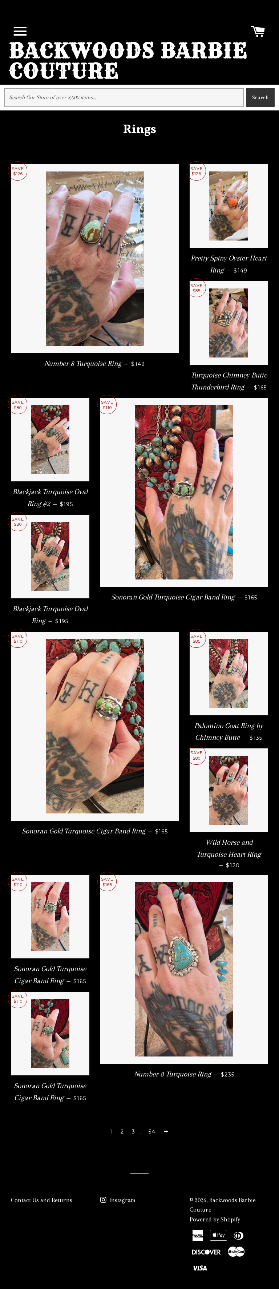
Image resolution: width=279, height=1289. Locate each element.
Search (260, 97)
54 (152, 1131)
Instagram (122, 1200)
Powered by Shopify (215, 1219)
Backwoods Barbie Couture (128, 60)
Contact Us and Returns (41, 1200)
